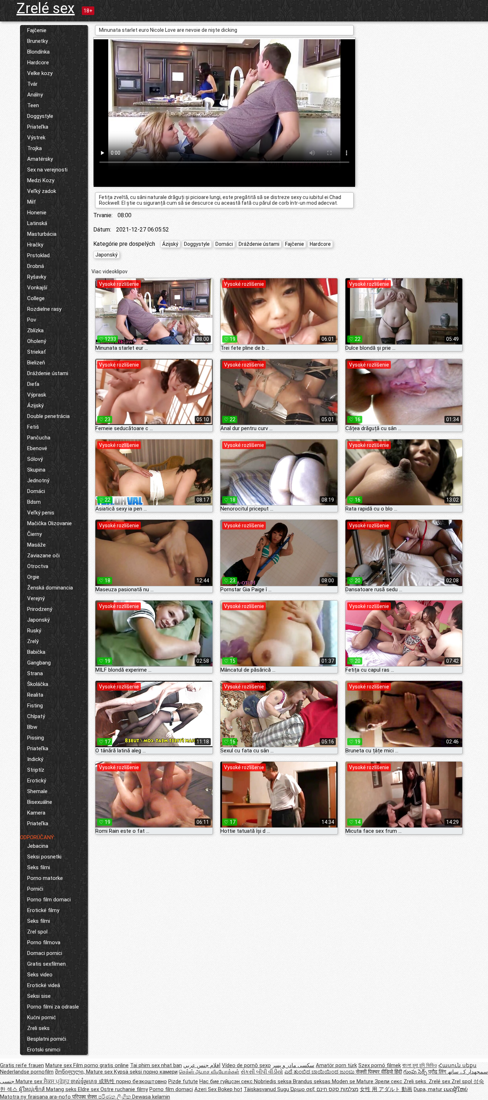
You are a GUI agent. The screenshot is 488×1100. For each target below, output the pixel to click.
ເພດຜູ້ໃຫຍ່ (456, 1089)
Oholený (36, 341)
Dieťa (33, 384)
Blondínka (38, 52)
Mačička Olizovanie (49, 523)
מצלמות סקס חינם (337, 1089)
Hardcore (38, 62)
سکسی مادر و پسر (293, 1065)
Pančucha (38, 437)
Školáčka (37, 684)
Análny (35, 94)
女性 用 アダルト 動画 (386, 1089)
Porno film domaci (49, 899)
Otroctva (37, 566)
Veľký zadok (41, 191)
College (36, 298)
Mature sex (59, 1065)
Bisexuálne (39, 802)
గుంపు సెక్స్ (415, 1072)
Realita (35, 695)
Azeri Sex (206, 1089)
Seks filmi (38, 867)
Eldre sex (89, 1089)
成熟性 (107, 1081)
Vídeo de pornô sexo (246, 1065)
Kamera (36, 813)
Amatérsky (40, 159)
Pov (31, 320)
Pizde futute (183, 1081)
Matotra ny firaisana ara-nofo (36, 1097)
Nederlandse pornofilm (27, 1072)
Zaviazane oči (43, 555)
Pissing (35, 738)
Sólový (35, 459)
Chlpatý (36, 716)
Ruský (34, 630)
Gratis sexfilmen (46, 964)
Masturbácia (41, 234)
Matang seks (62, 1089)
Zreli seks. (416, 1081)
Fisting (35, 705)
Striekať (36, 352)
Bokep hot (230, 1089)
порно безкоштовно (141, 1081)
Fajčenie (36, 30)
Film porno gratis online (101, 1065)
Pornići (35, 889)
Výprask (36, 395)
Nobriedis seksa (273, 1081)
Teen (33, 105)
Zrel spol (37, 932)
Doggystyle (40, 116)
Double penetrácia (48, 416)
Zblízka (35, 330)
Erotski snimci (43, 1049)
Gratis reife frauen (22, 1065)
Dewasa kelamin (151, 1097)
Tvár (32, 84)
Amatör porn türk (336, 1065)
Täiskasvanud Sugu (267, 1089)
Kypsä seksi (128, 1072)
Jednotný (38, 480)
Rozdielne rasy (44, 309)
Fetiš (33, 427)
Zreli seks (38, 1028)
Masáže (36, 545)
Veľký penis (40, 512)
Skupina (36, 470)
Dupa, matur (429, 1089)
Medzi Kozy (40, 180)
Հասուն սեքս (457, 1065)
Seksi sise (39, 996)
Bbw (32, 727)
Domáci (36, 491)
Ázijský (35, 405)
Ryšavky (36, 277)
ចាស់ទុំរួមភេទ (85, 1081)
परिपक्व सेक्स (85, 1097)
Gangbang (39, 662)
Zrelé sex (45, 8)
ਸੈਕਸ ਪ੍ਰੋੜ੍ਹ (57, 1081)
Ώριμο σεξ (303, 1089)
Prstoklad (38, 255)
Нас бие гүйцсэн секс (226, 1081)
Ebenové (37, 448)
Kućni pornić (41, 1017)
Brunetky (37, 41)
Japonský (38, 620)
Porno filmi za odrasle (53, 1007)
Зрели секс (389, 1081)
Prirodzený (39, 609)
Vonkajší (37, 287)
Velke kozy (40, 73)
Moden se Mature (353, 1081)
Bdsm (34, 502)
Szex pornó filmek (379, 1065)
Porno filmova (43, 942)
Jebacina (37, 846)
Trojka (34, 148)
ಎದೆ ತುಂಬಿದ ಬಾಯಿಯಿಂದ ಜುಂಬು (320, 1072)
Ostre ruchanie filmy (124, 1089)
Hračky (35, 245)
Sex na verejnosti (47, 169)
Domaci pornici (44, 953)
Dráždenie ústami (47, 373)
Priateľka (37, 127)
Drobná (35, 266)
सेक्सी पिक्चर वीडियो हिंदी (379, 1072)
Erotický (36, 780)
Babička (36, 652)
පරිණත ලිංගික (115, 1097)
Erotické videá (43, 985)
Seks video (40, 974)
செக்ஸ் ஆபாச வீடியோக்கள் (209, 1072)
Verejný (36, 598)
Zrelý (33, 641)
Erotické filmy (43, 910)
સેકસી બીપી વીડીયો (262, 1072)
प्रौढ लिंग (438, 1072)
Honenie (36, 212)
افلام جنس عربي (201, 1065)
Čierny (34, 534)
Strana (35, 673)
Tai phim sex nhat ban (156, 1065)
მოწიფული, (70, 1072)
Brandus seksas (312, 1081)
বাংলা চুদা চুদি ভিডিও (419, 1065)
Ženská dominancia (50, 587)
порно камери (160, 1072)
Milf (31, 202)
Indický (35, 759)
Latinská (37, 223)
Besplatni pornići (46, 1039)
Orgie (33, 577)
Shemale (37, 791)
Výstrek (36, 137)
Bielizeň (36, 362)
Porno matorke (45, 878)
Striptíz (35, 770)
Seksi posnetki (44, 856)
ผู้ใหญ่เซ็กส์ (32, 1089)
